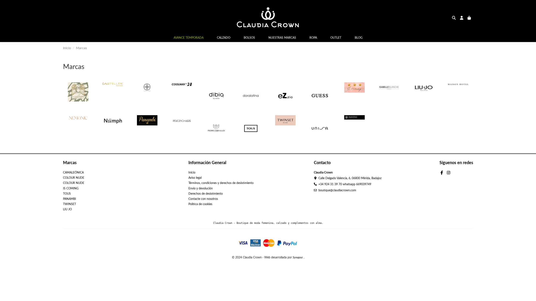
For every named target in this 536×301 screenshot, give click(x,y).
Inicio (191, 172)
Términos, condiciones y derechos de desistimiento (221, 183)
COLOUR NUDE (73, 177)
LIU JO (67, 209)
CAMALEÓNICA (73, 172)
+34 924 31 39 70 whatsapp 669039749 (344, 184)
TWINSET (69, 204)
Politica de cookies (200, 204)
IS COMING (71, 188)
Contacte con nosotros (203, 199)
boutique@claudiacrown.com (337, 190)
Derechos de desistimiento (205, 193)
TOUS (67, 193)
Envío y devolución (200, 188)
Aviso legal (195, 177)
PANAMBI (69, 199)
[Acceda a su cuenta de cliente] (461, 18)
